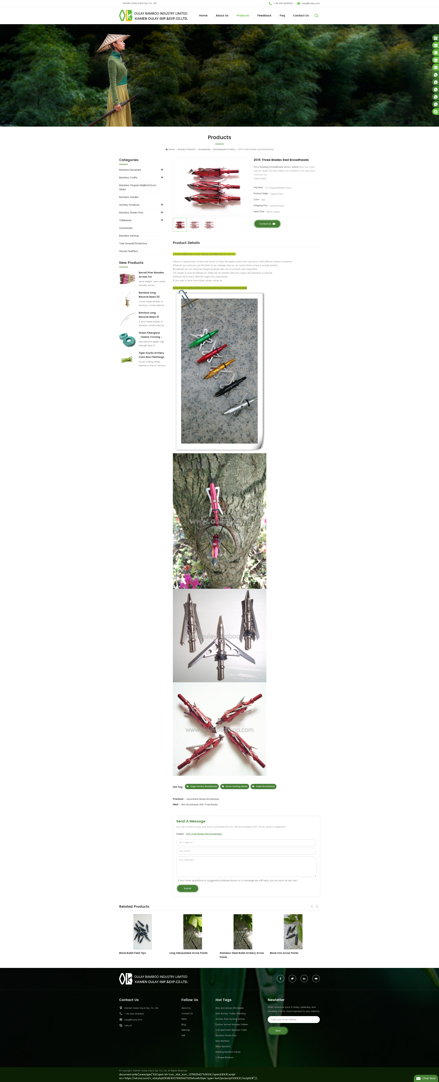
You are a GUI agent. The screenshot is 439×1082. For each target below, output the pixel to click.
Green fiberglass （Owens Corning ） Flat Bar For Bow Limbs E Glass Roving (152, 335)
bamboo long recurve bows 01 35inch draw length (151, 315)
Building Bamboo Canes (228, 1052)
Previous (312, 906)
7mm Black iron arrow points (237, 953)
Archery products (186, 149)
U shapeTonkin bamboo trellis (231, 1030)
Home (203, 15)
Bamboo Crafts (128, 178)
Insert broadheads (265, 786)
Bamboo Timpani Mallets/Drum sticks (137, 187)
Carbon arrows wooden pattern (232, 1024)
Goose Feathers (128, 251)
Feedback (264, 15)
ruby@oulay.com (311, 3)
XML (183, 1035)
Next (317, 906)
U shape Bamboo (225, 1057)
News (184, 1019)
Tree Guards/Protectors (133, 243)
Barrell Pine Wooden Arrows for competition (151, 275)
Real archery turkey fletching (231, 1013)
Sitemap (185, 1030)
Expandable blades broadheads (203, 799)
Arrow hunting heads (236, 786)
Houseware (126, 228)
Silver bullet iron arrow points (288, 953)
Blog (183, 1024)
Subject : (199, 834)
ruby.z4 (128, 1025)
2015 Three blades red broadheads (204, 834)
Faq (282, 15)
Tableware (125, 220)
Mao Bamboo (222, 1041)
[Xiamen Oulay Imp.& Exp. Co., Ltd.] (153, 15)
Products (243, 15)
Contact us (265, 224)
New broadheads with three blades (199, 804)
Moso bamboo (223, 1046)
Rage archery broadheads (204, 786)
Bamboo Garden (129, 197)
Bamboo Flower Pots (131, 213)
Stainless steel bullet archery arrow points (141, 955)
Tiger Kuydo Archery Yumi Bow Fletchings (151, 355)
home (172, 149)
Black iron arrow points (183, 953)
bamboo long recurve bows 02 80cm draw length (150, 295)
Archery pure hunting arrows (230, 1019)
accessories (204, 149)
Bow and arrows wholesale (230, 1008)
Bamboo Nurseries (130, 170)
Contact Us (301, 15)
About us (186, 1008)
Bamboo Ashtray (129, 236)
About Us (222, 15)
